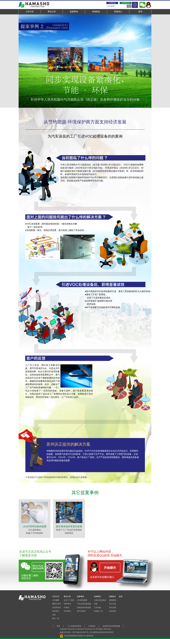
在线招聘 (112, 611)
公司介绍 (30, 11)
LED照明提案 (82, 600)
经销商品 (96, 11)
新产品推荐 (81, 611)
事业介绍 (52, 11)
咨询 (140, 11)
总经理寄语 (56, 608)
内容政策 (91, 626)
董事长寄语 (56, 604)
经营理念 (55, 611)
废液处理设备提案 (84, 608)
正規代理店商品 (100, 600)
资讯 (58, 626)
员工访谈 (112, 604)
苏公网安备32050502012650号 (101, 632)
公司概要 (55, 600)
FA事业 (66, 608)
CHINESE (112, 3)
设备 (95, 604)
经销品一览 (98, 611)
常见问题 (112, 608)
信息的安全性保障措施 (111, 626)
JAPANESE (125, 3)
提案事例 (74, 11)
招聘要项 (112, 600)
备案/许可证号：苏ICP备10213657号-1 (75, 632)
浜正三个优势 (69, 600)
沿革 (54, 615)
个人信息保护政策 (74, 626)
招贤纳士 (118, 11)
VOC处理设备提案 (84, 604)
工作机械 (97, 608)
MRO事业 (67, 604)
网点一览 (55, 618)
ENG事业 (67, 611)
